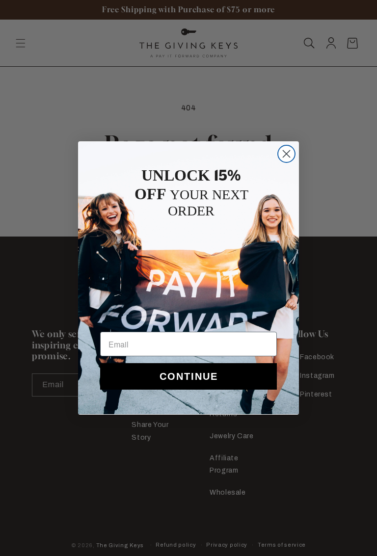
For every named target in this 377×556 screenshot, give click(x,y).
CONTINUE (189, 376)
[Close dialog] (286, 153)
